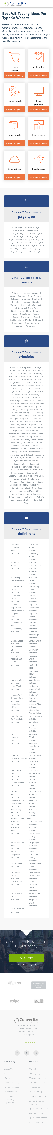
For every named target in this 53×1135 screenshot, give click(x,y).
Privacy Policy (10, 1092)
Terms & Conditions (12, 1087)
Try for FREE (26, 958)
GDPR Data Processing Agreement (9, 1099)
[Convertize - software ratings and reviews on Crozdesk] (38, 988)
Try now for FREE (26, 1042)
